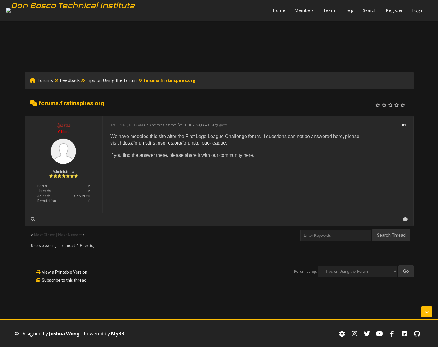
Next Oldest (44, 235)
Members (304, 10)
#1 (404, 125)
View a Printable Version (64, 272)
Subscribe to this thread (64, 280)
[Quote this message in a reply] (405, 219)
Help (349, 10)
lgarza (223, 125)
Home (279, 10)
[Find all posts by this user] (33, 219)
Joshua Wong (64, 333)
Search (370, 10)
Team (329, 10)
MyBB (117, 333)
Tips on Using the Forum (111, 80)
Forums (45, 80)
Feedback (70, 80)
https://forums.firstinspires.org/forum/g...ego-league (173, 142)
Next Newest (70, 235)
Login (417, 10)
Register (394, 10)
